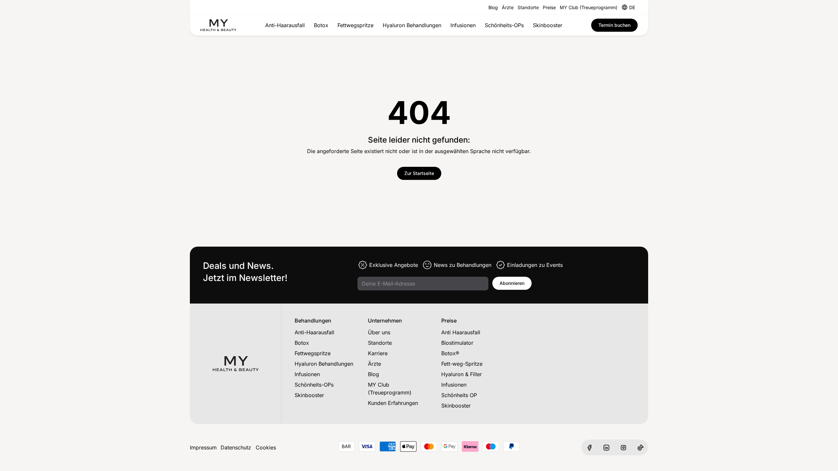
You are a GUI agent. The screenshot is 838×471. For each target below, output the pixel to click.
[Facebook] (589, 447)
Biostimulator (457, 343)
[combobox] (632, 7)
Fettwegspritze (355, 25)
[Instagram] (623, 447)
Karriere (378, 353)
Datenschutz (236, 447)
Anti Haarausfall (460, 332)
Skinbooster (547, 25)
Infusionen (463, 25)
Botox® (450, 353)
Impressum (203, 447)
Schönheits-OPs (504, 25)
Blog (493, 7)
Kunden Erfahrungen (393, 403)
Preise (549, 7)
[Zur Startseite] (218, 25)
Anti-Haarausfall (285, 25)
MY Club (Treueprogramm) (588, 7)
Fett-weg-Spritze (462, 363)
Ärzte (508, 7)
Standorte (528, 7)
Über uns (379, 332)
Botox (321, 25)
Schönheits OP (459, 395)
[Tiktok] (640, 447)
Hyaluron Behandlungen (412, 25)
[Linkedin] (606, 447)
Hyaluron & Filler (461, 374)
